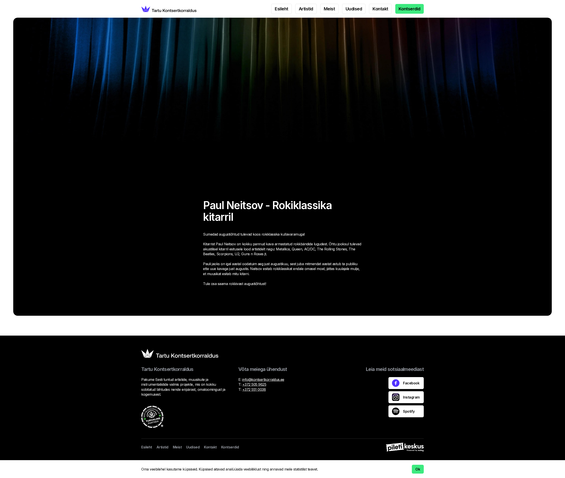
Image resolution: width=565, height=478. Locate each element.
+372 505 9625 (254, 384)
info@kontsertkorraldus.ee (263, 379)
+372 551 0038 (254, 389)
